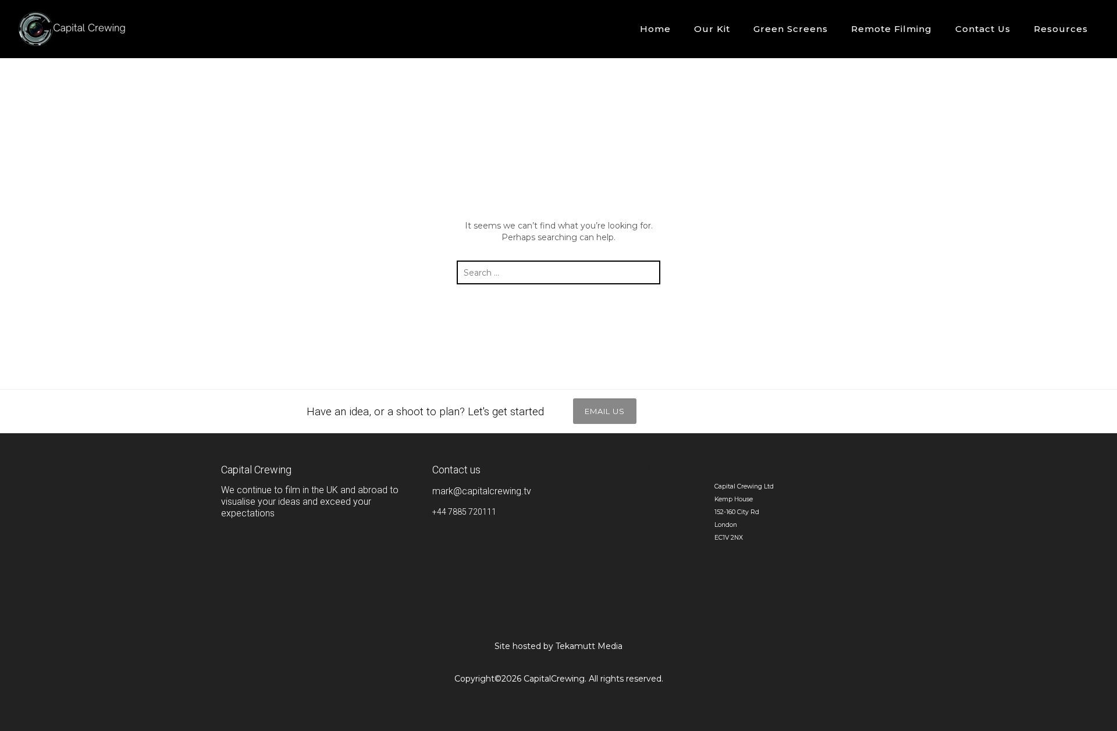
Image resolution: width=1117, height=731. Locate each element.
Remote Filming (891, 28)
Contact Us (983, 28)
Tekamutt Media (589, 646)
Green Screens (790, 28)
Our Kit (712, 28)
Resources (1061, 28)
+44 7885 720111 (464, 511)
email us (605, 411)
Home (655, 28)
